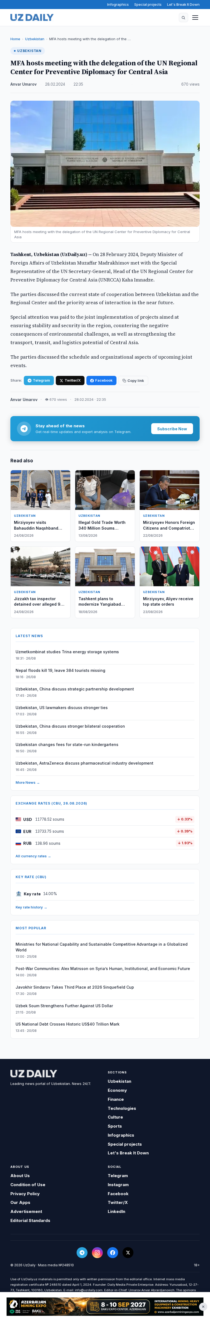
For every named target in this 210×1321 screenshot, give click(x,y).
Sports (115, 1126)
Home (15, 39)
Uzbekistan (34, 39)
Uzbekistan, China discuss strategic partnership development (75, 689)
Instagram (118, 1184)
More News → (28, 782)
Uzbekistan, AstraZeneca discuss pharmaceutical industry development (84, 763)
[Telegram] (82, 1252)
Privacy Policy (25, 1193)
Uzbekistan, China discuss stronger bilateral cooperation (70, 726)
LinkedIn (116, 1211)
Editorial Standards (30, 1220)
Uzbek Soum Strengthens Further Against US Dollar (64, 1005)
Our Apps (20, 1202)
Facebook (104, 380)
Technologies (122, 1108)
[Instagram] (97, 1252)
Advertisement (26, 1211)
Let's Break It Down (183, 4)
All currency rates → (33, 856)
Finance (116, 1099)
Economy (117, 1090)
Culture (115, 1117)
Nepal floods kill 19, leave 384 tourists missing (60, 670)
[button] (183, 17)
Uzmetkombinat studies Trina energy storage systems (67, 651)
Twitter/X (73, 380)
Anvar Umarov (23, 84)
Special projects (148, 4)
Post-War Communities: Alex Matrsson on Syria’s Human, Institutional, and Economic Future (103, 968)
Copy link (135, 380)
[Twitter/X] (127, 1252)
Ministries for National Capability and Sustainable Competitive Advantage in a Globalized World (102, 947)
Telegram (41, 380)
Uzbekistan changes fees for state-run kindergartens (67, 744)
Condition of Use (27, 1184)
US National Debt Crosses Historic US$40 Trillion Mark (67, 1024)
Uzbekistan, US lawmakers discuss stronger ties (62, 707)
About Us (20, 1175)
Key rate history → (31, 907)
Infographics (118, 4)
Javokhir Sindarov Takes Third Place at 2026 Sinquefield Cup (75, 987)
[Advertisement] (105, 1306)
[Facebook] (112, 1252)
